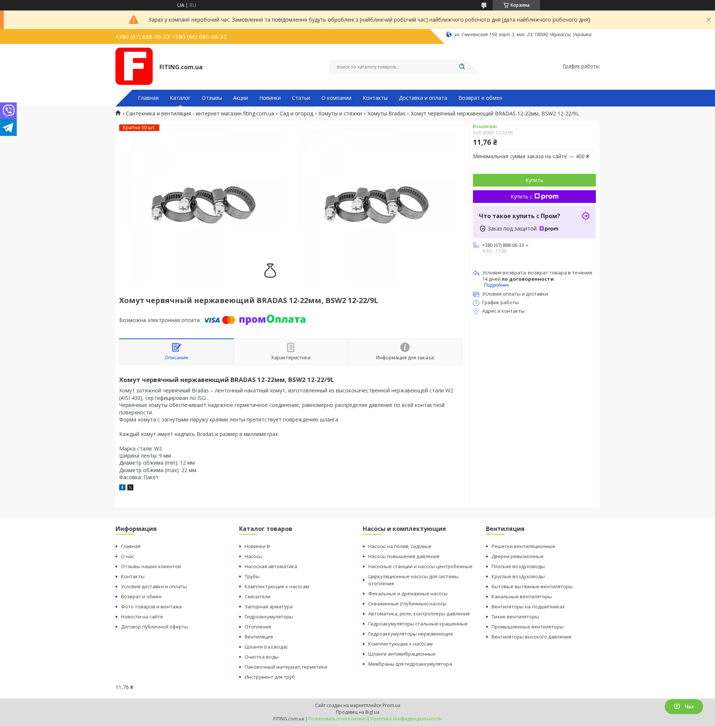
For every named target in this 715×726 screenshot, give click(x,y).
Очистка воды (262, 656)
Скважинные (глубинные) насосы (407, 603)
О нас (127, 556)
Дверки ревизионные (518, 556)
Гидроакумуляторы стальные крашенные (418, 623)
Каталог (180, 98)
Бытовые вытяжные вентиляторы (532, 586)
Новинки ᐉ (257, 546)
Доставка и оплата (423, 98)
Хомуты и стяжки (340, 113)
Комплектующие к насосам (277, 586)
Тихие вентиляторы (515, 616)
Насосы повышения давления (403, 556)
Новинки (270, 98)
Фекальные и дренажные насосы (408, 593)
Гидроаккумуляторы (269, 616)
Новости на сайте (142, 616)
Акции (240, 98)
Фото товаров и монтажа (151, 606)
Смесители (257, 596)
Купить (534, 180)
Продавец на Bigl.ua (357, 712)
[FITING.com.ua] (134, 66)
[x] (130, 488)
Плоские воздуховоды (518, 566)
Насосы (253, 556)
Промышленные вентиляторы (527, 626)
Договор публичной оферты (154, 626)
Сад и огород (296, 113)
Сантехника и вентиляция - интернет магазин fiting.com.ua (200, 113)
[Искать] (461, 67)
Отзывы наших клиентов (151, 566)
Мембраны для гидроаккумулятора (410, 663)
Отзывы (212, 98)
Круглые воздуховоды (518, 576)
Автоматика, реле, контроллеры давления (419, 613)
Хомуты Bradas (387, 113)
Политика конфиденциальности (406, 719)
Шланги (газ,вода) (266, 646)
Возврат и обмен (480, 98)
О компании (336, 98)
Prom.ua (391, 705)
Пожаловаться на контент (337, 719)
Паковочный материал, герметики (286, 666)
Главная (148, 98)
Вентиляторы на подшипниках (528, 606)
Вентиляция (259, 636)
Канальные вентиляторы (522, 596)
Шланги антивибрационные (402, 653)
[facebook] (122, 488)
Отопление (258, 626)
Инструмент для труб (270, 677)
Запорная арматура (269, 606)
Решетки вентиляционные (523, 546)
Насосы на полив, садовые (400, 546)
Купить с (522, 196)
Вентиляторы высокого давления (531, 636)
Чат (689, 707)
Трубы (252, 576)
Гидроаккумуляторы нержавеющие (410, 633)
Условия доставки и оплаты (154, 586)
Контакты (375, 98)
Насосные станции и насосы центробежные (420, 566)
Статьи (301, 98)
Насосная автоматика (271, 566)
